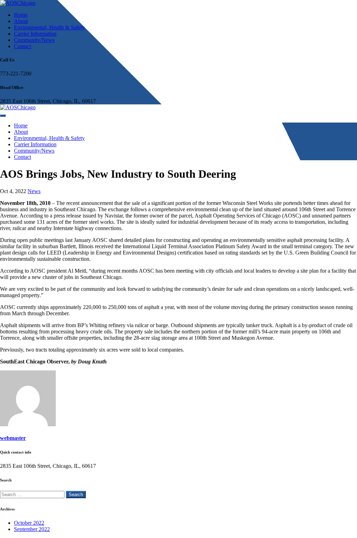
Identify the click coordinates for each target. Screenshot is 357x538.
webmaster (13, 438)
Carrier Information (35, 34)
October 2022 (29, 523)
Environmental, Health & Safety (49, 27)
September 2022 (32, 529)
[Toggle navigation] (3, 116)
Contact (22, 46)
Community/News (34, 40)
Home (21, 15)
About (21, 21)
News (34, 191)
